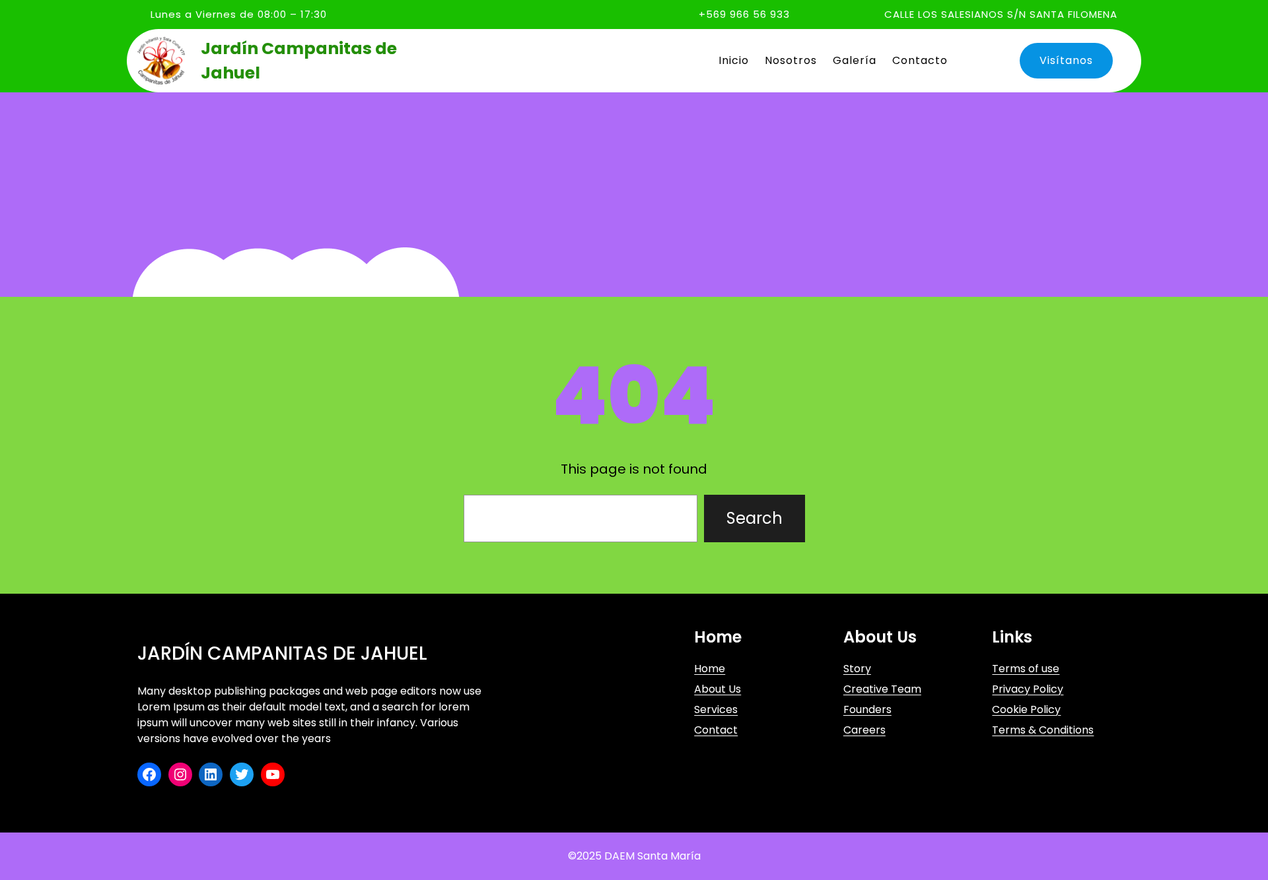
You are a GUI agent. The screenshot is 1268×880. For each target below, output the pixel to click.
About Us (717, 689)
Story (857, 668)
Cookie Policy (1026, 709)
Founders (867, 709)
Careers (864, 730)
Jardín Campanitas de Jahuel (282, 653)
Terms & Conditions (1043, 730)
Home (709, 668)
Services (716, 709)
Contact (716, 730)
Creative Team (882, 689)
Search (754, 518)
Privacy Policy (1027, 689)
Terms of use (1025, 668)
